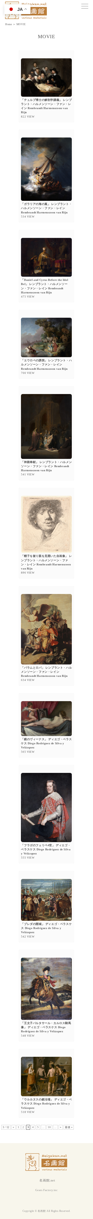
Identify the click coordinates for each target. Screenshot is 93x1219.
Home (8, 24)
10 (49, 1127)
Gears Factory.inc (46, 1190)
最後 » (68, 1127)
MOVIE (21, 24)
